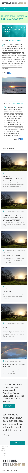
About (3, 448)
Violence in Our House (8, 48)
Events (8, 406)
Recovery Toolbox (12, 52)
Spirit (3, 53)
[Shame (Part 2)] (14, 284)
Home (2, 15)
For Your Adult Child (10, 50)
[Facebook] (8, 73)
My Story (6, 44)
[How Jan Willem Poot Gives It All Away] (14, 358)
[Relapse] (14, 320)
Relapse (6, 328)
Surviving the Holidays (12, 255)
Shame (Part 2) (8, 291)
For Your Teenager (12, 114)
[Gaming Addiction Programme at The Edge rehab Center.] (14, 170)
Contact (3, 455)
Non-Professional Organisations (14, 65)
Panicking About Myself (17, 46)
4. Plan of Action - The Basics (15, 126)
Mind (23, 52)
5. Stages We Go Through (13, 61)
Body (19, 52)
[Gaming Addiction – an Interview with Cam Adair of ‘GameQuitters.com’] (14, 208)
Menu (5, 8)
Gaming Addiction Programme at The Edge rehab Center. (12, 178)
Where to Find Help (10, 15)
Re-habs (20, 67)
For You (12, 113)
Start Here (4, 446)
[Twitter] (10, 73)
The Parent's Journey (18, 53)
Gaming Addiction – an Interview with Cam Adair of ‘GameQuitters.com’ (13, 218)
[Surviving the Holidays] (14, 248)
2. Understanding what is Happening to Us (14, 122)
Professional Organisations (10, 67)
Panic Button (13, 44)
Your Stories (9, 53)
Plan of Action (18, 48)
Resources (5, 68)
